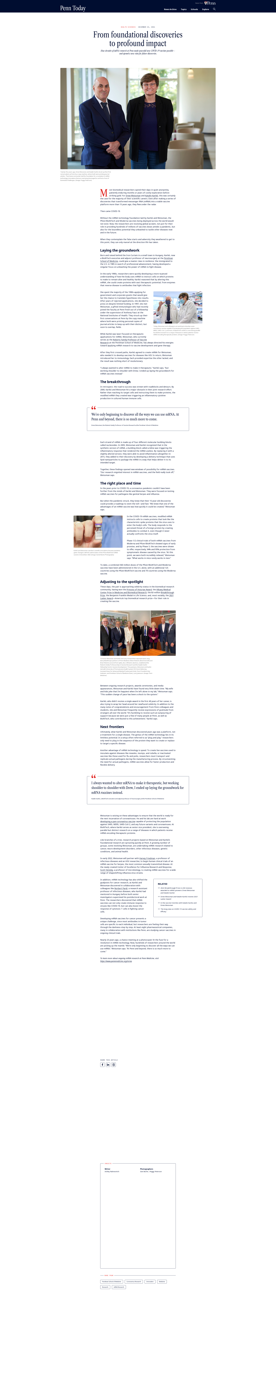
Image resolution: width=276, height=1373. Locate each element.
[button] (177, 307)
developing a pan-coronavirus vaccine (117, 821)
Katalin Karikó (151, 195)
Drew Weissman (133, 195)
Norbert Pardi (120, 888)
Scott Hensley (106, 870)
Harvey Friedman (147, 858)
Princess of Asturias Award (139, 589)
